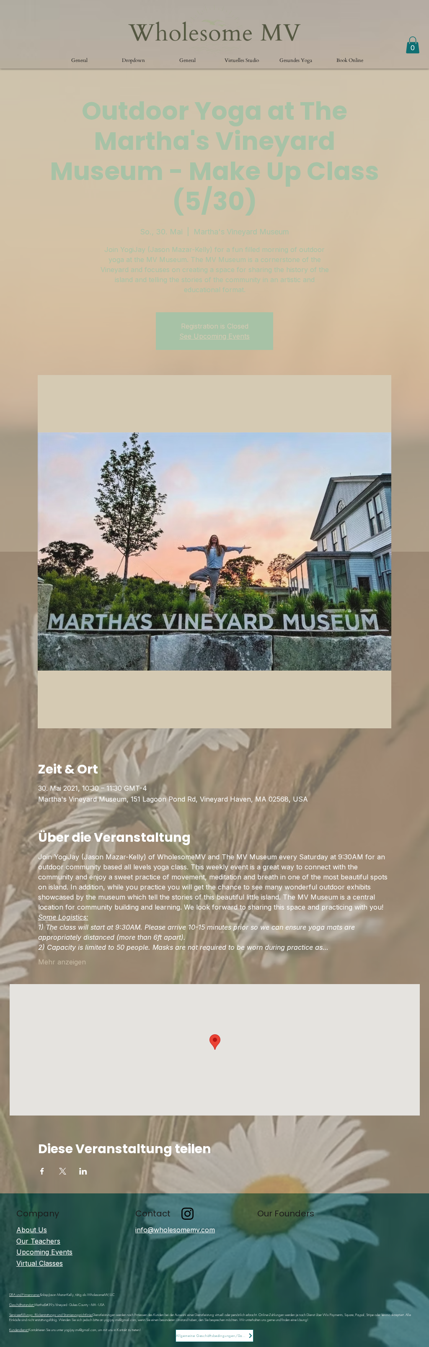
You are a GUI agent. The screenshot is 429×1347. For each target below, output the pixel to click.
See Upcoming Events (214, 336)
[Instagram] (187, 1214)
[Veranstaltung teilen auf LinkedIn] (83, 1171)
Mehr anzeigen (62, 962)
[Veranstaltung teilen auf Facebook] (42, 1171)
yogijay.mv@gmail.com (120, 1320)
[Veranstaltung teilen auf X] (63, 1171)
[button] (133, 60)
